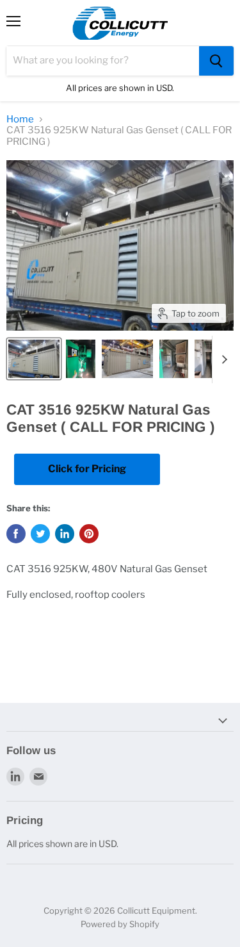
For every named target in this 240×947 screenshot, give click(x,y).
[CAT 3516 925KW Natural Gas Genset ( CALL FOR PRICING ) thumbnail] (34, 358)
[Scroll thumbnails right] (222, 359)
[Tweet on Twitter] (40, 533)
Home (20, 119)
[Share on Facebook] (16, 533)
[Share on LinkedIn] (64, 533)
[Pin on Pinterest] (89, 533)
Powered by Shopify (120, 924)
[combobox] (102, 61)
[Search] (216, 61)
